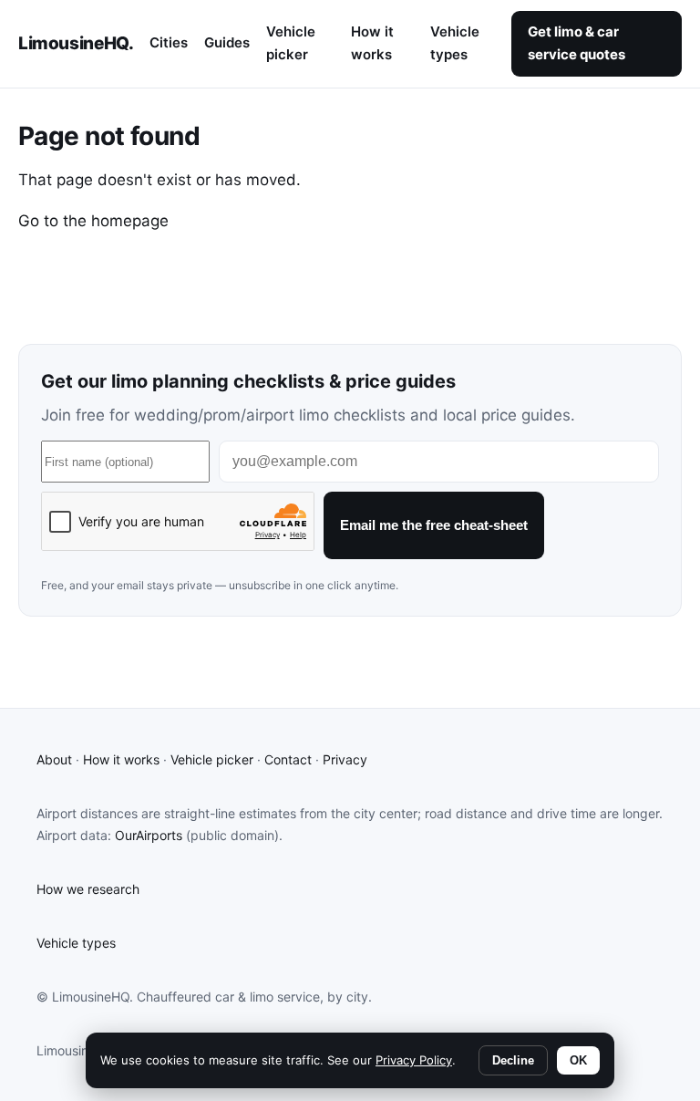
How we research (87, 889)
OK (578, 1060)
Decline (513, 1060)
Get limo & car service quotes (576, 43)
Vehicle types (454, 43)
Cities (168, 42)
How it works (372, 43)
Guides (227, 42)
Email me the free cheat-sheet (434, 525)
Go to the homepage (93, 221)
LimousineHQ (75, 43)
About (54, 759)
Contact (288, 759)
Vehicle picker (290, 43)
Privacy (345, 759)
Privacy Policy (414, 1060)
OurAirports (148, 835)
